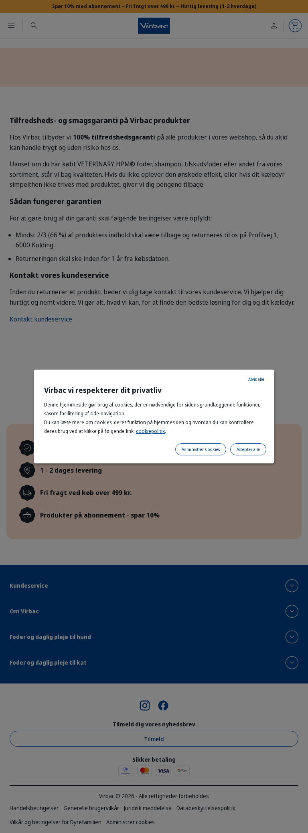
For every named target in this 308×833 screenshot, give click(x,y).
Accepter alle (248, 449)
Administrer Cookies (201, 449)
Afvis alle (256, 379)
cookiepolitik (150, 431)
